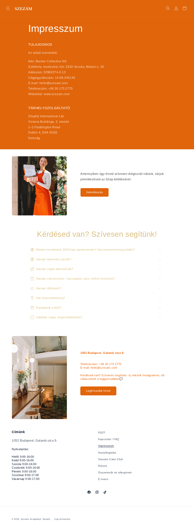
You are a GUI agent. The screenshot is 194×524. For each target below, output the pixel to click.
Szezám (25, 519)
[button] (8, 8)
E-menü (103, 479)
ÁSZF (101, 432)
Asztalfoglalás (107, 452)
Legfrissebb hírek (98, 390)
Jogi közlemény (62, 519)
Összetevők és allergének (115, 472)
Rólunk (102, 465)
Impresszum (106, 445)
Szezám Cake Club (110, 459)
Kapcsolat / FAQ (108, 439)
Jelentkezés (94, 192)
